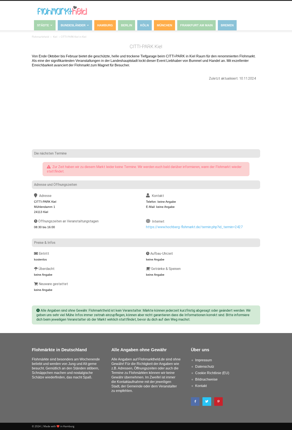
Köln (144, 25)
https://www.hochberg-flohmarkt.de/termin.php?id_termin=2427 (194, 227)
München (164, 25)
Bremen (227, 25)
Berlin (126, 25)
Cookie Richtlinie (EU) (212, 373)
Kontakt (201, 386)
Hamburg (105, 25)
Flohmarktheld (40, 37)
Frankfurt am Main (196, 25)
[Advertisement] (146, 117)
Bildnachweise (206, 379)
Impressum (203, 360)
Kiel (55, 37)
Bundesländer (73, 25)
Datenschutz (204, 366)
